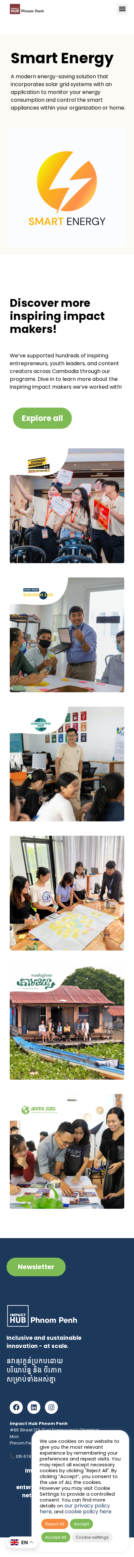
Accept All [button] (55, 1537)
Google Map (25, 1449)
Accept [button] (81, 1524)
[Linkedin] (33, 1407)
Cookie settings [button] (92, 1537)
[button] (122, 9)
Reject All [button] (54, 1524)
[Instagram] (51, 1407)
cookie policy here (88, 1511)
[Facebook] (16, 1407)
